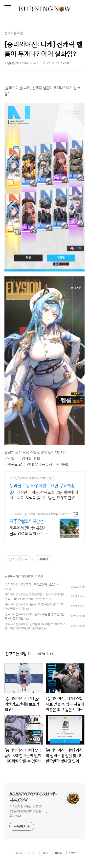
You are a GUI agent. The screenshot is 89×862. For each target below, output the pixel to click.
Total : (46, 853)
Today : (59, 853)
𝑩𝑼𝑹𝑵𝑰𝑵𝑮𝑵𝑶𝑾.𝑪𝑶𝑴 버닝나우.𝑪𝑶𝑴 (33, 797)
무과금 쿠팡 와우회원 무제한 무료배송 (42, 485)
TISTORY (31, 853)
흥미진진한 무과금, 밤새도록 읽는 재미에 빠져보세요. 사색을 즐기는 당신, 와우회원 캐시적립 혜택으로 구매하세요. (44, 495)
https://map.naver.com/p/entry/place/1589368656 (40, 514)
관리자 (72, 853)
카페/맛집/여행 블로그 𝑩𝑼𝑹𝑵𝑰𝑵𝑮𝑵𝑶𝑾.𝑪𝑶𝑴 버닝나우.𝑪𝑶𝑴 (30, 811)
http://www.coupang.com (28, 478)
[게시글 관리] (25, 559)
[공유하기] (19, 559)
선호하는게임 (12, 576)
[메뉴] (8, 7)
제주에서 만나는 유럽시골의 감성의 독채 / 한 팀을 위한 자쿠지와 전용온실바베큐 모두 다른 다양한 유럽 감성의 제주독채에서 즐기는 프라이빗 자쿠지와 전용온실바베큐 (28, 531)
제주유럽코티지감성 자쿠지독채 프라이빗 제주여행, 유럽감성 (30, 521)
